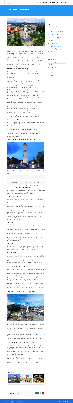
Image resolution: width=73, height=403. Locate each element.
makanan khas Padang (17, 213)
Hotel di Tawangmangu (53, 72)
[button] (68, 2)
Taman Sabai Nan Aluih (56, 37)
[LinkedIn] (38, 393)
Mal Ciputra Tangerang (53, 62)
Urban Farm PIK (51, 64)
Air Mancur (53, 39)
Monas (20, 170)
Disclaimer (21, 401)
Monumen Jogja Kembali (19, 81)
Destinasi (22, 386)
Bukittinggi (19, 386)
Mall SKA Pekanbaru (52, 67)
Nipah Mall (50, 78)
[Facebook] (35, 393)
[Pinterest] (43, 393)
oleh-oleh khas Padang (28, 247)
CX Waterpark (51, 75)
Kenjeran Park (23, 234)
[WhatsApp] (40, 393)
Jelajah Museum (54, 42)
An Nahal (10, 386)
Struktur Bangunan (55, 29)
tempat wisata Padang (19, 89)
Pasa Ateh (53, 40)
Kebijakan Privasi (15, 401)
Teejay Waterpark (52, 70)
